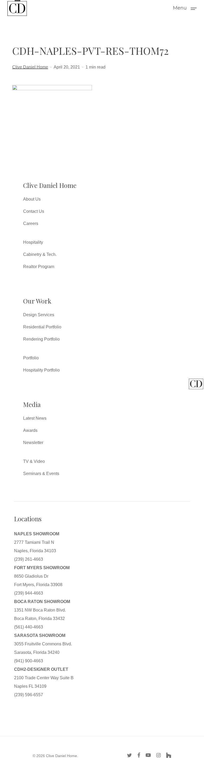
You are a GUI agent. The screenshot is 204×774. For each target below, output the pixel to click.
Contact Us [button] (33, 211)
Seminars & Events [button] (41, 473)
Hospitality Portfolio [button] (41, 370)
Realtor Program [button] (38, 266)
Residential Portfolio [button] (42, 327)
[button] (185, 7)
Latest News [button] (34, 418)
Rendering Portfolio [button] (41, 339)
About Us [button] (32, 199)
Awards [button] (30, 430)
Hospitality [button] (33, 242)
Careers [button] (30, 223)
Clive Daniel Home (30, 67)
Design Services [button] (38, 315)
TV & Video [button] (34, 461)
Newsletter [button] (33, 442)
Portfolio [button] (31, 358)
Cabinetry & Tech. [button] (40, 254)
